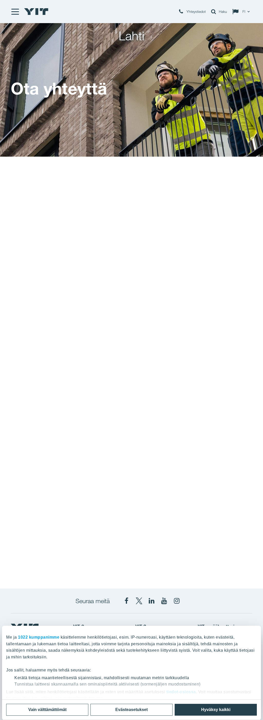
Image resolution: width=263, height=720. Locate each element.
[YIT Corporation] (151, 601)
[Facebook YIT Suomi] (126, 601)
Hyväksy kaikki (215, 709)
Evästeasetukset (131, 709)
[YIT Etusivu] (36, 11)
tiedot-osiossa (181, 692)
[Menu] (15, 11)
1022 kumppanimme (38, 637)
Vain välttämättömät (47, 709)
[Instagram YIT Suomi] (177, 601)
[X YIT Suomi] (139, 601)
